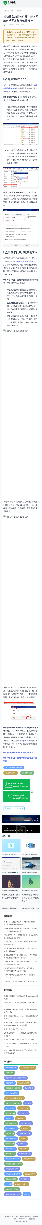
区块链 (9, 1118)
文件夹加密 (29, 1159)
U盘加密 (10, 1083)
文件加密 (10, 1154)
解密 (8, 1184)
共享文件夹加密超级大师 (14, 1098)
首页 (12, 11)
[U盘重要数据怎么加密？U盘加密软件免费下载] (31, 881)
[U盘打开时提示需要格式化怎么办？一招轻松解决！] (11, 884)
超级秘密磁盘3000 (13, 1194)
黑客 (26, 1194)
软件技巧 (19, 11)
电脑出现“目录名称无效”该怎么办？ (16, 1029)
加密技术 (10, 1108)
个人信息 (29, 1088)
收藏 (8, 808)
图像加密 (20, 1118)
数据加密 (22, 1143)
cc (6, 25)
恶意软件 (10, 1143)
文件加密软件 (24, 1154)
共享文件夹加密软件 (13, 1103)
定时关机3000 (24, 1133)
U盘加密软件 (23, 1083)
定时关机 (10, 1133)
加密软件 (23, 1113)
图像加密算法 (11, 1123)
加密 (28, 1103)
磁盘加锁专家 (11, 1179)
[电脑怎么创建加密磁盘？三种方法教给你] (11, 896)
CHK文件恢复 (11, 1068)
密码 (24, 1138)
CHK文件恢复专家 (27, 1068)
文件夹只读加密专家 (13, 1174)
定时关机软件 (11, 1138)
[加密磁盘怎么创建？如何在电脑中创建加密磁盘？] (31, 897)
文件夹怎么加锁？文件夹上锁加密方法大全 (19, 1040)
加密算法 (10, 1113)
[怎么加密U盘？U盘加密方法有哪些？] (11, 845)
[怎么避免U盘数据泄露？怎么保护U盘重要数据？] (31, 845)
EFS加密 (9, 1073)
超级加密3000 (21, 1184)
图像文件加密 (26, 1123)
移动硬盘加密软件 (27, 773)
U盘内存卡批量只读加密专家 (13, 767)
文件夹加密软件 (12, 1169)
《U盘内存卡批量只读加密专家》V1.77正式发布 (20, 981)
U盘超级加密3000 (10, 773)
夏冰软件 (25, 1128)
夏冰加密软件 (11, 1128)
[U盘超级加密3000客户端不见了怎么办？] (11, 867)
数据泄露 (23, 1149)
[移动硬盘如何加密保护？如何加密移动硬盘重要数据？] (31, 863)
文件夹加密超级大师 (13, 1164)
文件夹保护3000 (12, 1159)
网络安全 (25, 1179)
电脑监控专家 (30, 1174)
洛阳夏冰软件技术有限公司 (23, 1216)
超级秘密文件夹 (12, 1189)
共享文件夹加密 (12, 1093)
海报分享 (20, 808)
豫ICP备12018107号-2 (20, 1219)
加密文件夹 (23, 1108)
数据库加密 (10, 1149)
